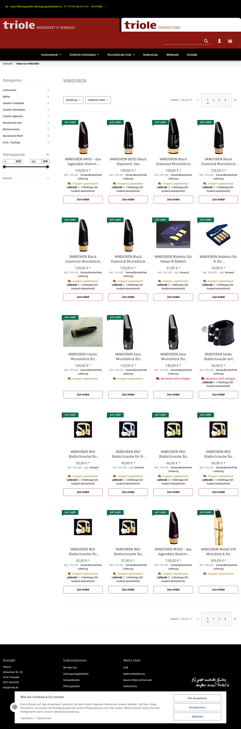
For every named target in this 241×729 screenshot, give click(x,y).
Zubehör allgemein (13, 116)
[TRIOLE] (19, 24)
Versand (184, 272)
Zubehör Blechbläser (14, 109)
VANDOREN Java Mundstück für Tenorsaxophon (176, 356)
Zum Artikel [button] (83, 199)
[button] (219, 40)
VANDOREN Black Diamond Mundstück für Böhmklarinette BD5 (83, 259)
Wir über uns (70, 667)
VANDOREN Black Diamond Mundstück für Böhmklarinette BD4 (218, 161)
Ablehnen (197, 716)
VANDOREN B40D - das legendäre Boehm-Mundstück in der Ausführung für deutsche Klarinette (84, 161)
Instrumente (9, 90)
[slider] (4, 167)
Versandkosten (71, 680)
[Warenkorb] (230, 40)
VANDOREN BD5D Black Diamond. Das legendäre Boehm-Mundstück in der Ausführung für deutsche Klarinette (129, 161)
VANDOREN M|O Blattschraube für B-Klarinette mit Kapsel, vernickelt (129, 454)
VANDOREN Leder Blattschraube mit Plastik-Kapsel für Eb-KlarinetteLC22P (219, 356)
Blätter (6, 96)
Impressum (26, 718)
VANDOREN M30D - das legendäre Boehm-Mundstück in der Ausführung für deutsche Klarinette (174, 551)
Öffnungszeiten (71, 686)
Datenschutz (44, 718)
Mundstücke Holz (12, 122)
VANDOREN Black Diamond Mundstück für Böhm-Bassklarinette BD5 (174, 161)
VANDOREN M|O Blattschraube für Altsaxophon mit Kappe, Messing (83, 454)
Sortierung (71, 100)
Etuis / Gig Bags (11, 142)
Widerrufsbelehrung (134, 673)
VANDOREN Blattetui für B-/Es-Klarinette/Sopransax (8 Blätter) (219, 259)
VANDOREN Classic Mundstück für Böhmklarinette (85, 356)
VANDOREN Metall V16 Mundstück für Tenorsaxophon (219, 551)
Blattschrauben (11, 129)
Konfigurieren (197, 707)
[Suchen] (206, 40)
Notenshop (150, 54)
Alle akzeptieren (197, 698)
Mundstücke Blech (13, 135)
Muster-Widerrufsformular (137, 680)
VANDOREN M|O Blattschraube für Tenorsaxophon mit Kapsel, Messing (130, 551)
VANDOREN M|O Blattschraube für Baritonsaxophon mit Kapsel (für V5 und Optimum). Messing (219, 454)
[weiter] (235, 100)
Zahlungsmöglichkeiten (76, 673)
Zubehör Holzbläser (13, 103)
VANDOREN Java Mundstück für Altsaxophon (131, 356)
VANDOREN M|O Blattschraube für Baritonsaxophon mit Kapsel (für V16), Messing (174, 454)
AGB (125, 667)
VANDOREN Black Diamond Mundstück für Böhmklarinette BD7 (128, 259)
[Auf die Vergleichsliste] (97, 123)
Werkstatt (172, 54)
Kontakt (192, 54)
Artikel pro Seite (96, 100)
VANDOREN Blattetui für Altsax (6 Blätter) (173, 259)
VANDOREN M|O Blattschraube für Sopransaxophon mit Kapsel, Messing (84, 551)
